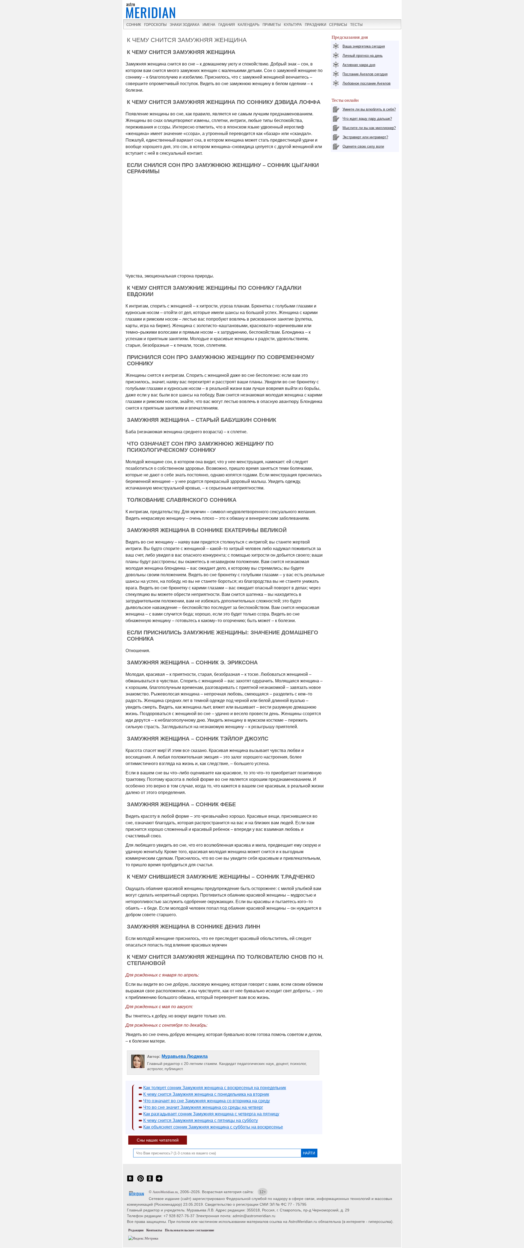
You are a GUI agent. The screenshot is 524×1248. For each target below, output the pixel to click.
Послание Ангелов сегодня (365, 74)
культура (293, 25)
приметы (272, 25)
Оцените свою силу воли (363, 146)
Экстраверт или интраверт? (365, 137)
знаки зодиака (185, 25)
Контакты (154, 1230)
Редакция (136, 1230)
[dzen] (159, 1181)
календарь (249, 25)
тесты (356, 25)
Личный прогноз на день (363, 55)
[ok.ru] (150, 1181)
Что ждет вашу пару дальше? (367, 119)
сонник (133, 25)
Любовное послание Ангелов (367, 83)
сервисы (338, 25)
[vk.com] (130, 1181)
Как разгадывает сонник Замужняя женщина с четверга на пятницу (211, 1114)
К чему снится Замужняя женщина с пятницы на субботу (200, 1120)
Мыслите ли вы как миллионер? (369, 128)
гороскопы (155, 25)
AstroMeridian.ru (165, 1192)
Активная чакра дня (359, 65)
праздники (315, 25)
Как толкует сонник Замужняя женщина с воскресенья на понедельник (214, 1087)
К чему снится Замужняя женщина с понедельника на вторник (206, 1094)
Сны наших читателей (157, 1140)
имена (209, 25)
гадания (226, 25)
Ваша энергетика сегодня (364, 46)
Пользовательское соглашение (189, 1230)
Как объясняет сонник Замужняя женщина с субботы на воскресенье (213, 1127)
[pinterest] (140, 1181)
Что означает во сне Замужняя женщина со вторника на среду (206, 1100)
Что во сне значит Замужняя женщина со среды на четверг (203, 1107)
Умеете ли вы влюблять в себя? (369, 109)
